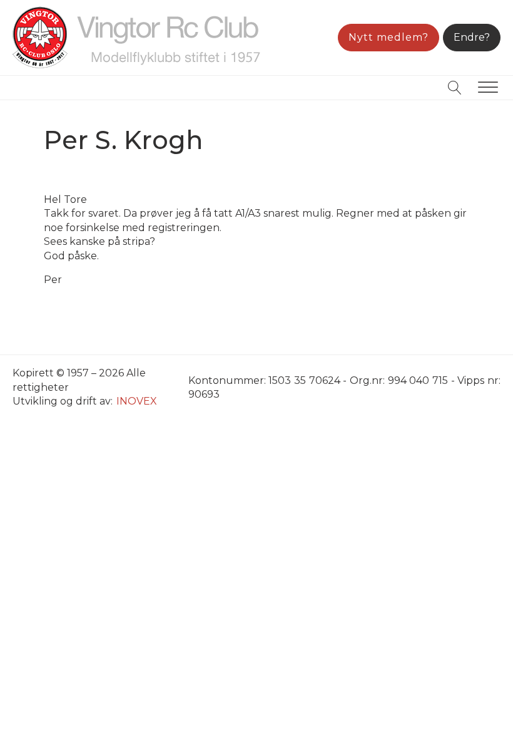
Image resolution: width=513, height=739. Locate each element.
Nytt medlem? (388, 37)
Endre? (472, 37)
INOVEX (136, 401)
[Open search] (454, 87)
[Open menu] (487, 87)
